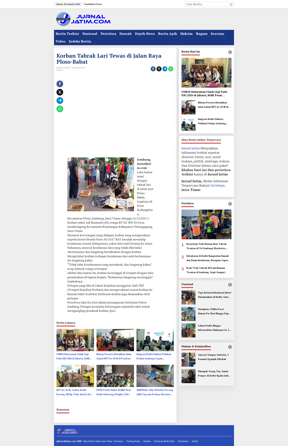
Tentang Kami (133, 441)
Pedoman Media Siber (164, 441)
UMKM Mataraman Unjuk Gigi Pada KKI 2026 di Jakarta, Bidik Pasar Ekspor (73, 357)
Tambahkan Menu (93, 4)
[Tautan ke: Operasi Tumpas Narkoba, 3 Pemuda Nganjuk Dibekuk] (189, 359)
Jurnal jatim (191, 148)
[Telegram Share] (164, 68)
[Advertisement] (110, 118)
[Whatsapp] (170, 68)
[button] (231, 4)
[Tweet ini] (159, 68)
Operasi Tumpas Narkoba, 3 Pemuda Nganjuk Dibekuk (213, 357)
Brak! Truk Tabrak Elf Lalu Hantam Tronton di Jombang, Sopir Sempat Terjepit (205, 270)
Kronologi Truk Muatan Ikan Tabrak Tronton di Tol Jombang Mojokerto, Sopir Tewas (206, 246)
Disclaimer (183, 441)
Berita (91, 441)
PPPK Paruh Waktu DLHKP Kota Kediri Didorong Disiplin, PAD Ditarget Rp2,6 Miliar (113, 392)
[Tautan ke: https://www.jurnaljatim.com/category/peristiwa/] (230, 204)
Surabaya (217, 185)
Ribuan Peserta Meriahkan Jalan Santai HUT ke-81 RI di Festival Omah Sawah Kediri (113, 357)
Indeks (195, 441)
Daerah (59, 70)
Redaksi (147, 441)
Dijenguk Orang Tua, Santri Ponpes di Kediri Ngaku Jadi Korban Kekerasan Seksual (213, 374)
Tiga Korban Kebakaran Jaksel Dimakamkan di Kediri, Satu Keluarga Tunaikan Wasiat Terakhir (214, 295)
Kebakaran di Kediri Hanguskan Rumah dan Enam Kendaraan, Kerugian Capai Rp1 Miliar (207, 258)
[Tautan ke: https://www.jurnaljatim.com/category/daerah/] (230, 52)
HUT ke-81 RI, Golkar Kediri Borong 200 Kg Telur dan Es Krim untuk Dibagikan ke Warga (74, 392)
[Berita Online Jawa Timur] (83, 19)
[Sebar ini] (153, 68)
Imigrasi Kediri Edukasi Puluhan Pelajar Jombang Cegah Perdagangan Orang (153, 357)
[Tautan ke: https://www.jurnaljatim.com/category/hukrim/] (230, 347)
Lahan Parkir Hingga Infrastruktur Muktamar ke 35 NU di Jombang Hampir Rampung (214, 328)
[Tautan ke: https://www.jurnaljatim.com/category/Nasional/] (230, 285)
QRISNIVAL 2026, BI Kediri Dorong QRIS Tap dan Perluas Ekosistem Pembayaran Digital (154, 392)
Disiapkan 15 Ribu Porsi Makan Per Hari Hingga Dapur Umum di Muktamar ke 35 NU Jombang (214, 312)
